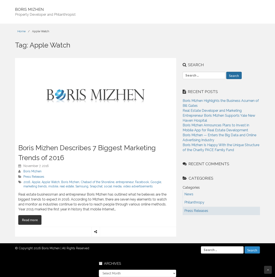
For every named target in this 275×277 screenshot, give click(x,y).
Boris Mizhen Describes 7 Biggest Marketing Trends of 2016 (87, 153)
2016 (26, 182)
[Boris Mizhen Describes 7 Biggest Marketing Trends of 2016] (95, 98)
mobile (53, 186)
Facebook (142, 182)
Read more (31, 219)
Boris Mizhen (32, 171)
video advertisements (138, 186)
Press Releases (33, 176)
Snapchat (96, 186)
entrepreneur (125, 182)
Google (155, 182)
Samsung (81, 186)
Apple (36, 182)
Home (21, 31)
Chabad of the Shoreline (97, 182)
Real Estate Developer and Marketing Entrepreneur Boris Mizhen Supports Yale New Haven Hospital (219, 115)
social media (113, 186)
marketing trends (35, 186)
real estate (67, 186)
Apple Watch (51, 182)
